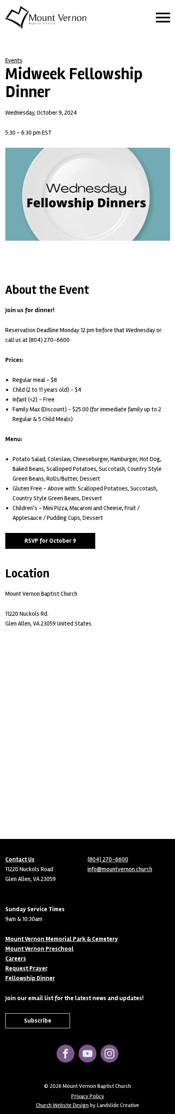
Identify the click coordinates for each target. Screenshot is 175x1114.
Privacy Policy (87, 1096)
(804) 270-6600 (108, 859)
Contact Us (20, 859)
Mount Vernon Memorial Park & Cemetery (61, 939)
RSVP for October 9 (50, 540)
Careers (15, 958)
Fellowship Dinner (30, 978)
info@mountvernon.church (120, 869)
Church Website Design (62, 1105)
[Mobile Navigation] (161, 18)
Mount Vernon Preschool (39, 948)
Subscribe (37, 1020)
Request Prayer (26, 968)
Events (13, 60)
